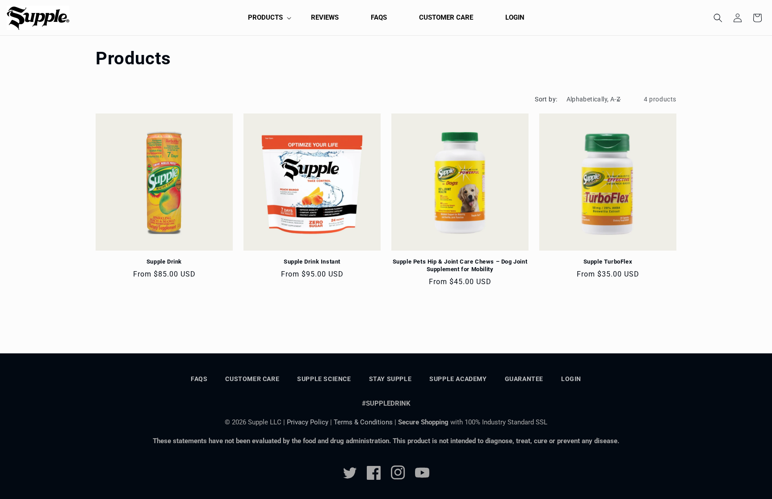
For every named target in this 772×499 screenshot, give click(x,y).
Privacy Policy (307, 422)
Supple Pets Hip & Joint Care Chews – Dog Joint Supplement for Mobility (460, 265)
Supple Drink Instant (312, 261)
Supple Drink (164, 261)
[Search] (718, 18)
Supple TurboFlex (608, 261)
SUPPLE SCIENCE (324, 378)
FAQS (199, 378)
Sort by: (546, 99)
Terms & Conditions (364, 422)
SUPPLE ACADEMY (458, 378)
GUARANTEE (524, 378)
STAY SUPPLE (390, 378)
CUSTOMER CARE (252, 378)
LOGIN (571, 378)
